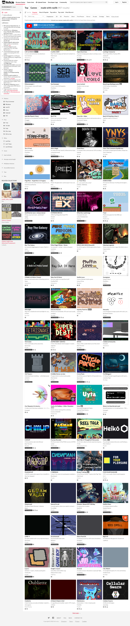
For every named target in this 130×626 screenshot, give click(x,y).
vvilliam (53, 605)
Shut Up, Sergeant (29, 476)
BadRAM (79, 508)
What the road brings (83, 213)
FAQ (65, 618)
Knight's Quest (55, 568)
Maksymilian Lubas (56, 572)
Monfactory (81, 601)
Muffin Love (81, 277)
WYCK (79, 341)
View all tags (115, 16)
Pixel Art (66, 16)
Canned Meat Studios (83, 410)
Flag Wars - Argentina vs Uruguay (35, 180)
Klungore (79, 540)
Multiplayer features (9, 163)
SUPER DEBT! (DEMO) (58, 341)
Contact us (78, 618)
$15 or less (8, 134)
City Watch (106, 568)
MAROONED (107, 180)
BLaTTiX (53, 116)
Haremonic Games (82, 120)
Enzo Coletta (5, 222)
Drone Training (81, 472)
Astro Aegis (54, 148)
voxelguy (53, 313)
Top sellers (53, 12)
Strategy (101, 16)
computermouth (55, 152)
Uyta (78, 406)
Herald (53, 217)
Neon (26, 281)
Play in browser (10, 101)
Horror (88, 16)
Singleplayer (50, 16)
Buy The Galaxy (30, 245)
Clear (14, 7)
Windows (8, 104)
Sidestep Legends (108, 245)
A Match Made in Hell (57, 601)
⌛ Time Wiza (81, 180)
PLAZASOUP (29, 472)
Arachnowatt (55, 536)
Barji (104, 120)
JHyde (104, 184)
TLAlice (79, 88)
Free (7, 122)
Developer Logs (53, 2)
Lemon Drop (80, 281)
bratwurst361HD (55, 411)
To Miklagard (107, 374)
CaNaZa (4, 245)
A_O (104, 476)
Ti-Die (78, 444)
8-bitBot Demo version (58, 374)
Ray (3, 201)
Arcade (95, 16)
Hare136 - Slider (82, 116)
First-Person (80, 16)
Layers (27, 568)
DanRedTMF (54, 281)
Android (8, 113)
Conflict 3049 (55, 52)
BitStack (53, 540)
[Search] (106, 2)
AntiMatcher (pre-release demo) (35, 213)
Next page (76, 613)
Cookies (84, 621)
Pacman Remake (56, 440)
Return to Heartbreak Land (111, 406)
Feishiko (79, 605)
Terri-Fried (28, 148)
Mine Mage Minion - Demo (59, 245)
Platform (6, 98)
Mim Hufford (106, 444)
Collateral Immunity (109, 341)
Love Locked (81, 84)
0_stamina (80, 572)
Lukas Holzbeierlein (82, 217)
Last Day (8, 141)
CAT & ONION (29, 52)
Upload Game (42, 2)
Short (73, 16)
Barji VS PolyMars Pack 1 (111, 116)
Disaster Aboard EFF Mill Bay (86, 504)
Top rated (61, 12)
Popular (34, 12)
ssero (26, 249)
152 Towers (28, 374)
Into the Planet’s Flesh (32, 116)
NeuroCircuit (55, 504)
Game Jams (30, 2)
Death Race (80, 148)
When (5, 138)
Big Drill (105, 536)
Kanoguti (27, 410)
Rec (52, 180)
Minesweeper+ (29, 84)
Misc (5, 176)
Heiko (105, 440)
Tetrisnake (28, 341)
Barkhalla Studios (108, 313)
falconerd (27, 540)
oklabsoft (105, 55)
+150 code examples (12, 90)
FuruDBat (53, 508)
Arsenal (79, 568)
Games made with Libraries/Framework (8, 242)
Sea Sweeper (55, 84)
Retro (107, 16)
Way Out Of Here (56, 277)
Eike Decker (54, 378)
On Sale (8, 125)
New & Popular (44, 12)
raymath (12, 78)
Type (5, 172)
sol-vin (79, 249)
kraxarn (105, 217)
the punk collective (56, 120)
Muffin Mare (107, 504)
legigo (26, 217)
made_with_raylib (7, 199)
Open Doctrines (82, 52)
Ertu (52, 184)
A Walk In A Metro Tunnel (33, 277)
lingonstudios (106, 249)
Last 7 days (8, 144)
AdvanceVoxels (56, 309)
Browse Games (20, 2)
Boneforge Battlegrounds (111, 84)
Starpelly (27, 88)
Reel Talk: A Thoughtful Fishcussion (88, 440)
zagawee (53, 345)
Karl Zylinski (28, 55)
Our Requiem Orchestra (32, 406)
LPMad (27, 313)
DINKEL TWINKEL (82, 184)
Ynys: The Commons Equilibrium (113, 148)
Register (124, 2)
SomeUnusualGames (30, 184)
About (59, 618)
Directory (64, 621)
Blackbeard (54, 476)
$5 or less (8, 131)
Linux (7, 110)
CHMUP (27, 440)
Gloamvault (28, 504)
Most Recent (69, 12)
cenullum (53, 249)
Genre (5, 151)
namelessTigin (107, 378)
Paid (7, 128)
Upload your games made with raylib (62, 20)
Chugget (27, 120)
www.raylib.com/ (7, 15)
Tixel (104, 213)
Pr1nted (79, 55)
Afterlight (28, 309)
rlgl (10, 45)
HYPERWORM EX (56, 213)
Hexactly (106, 309)
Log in (116, 2)
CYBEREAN (54, 472)
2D (56, 16)
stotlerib (27, 378)
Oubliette (28, 601)
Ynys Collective (107, 152)
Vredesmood (106, 572)
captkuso (105, 540)
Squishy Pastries (82, 309)
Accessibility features (9, 168)
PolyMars (53, 88)
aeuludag (105, 605)
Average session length (10, 159)
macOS (7, 107)
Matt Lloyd (54, 55)
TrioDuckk (28, 572)
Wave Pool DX (81, 536)
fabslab (79, 152)
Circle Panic (80, 374)
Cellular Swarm (108, 601)
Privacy (77, 621)
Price (5, 119)
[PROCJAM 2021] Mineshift (85, 245)
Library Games (6, 220)
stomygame (28, 605)
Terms (71, 621)
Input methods (7, 155)
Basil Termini (80, 345)
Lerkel (52, 444)
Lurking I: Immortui (109, 52)
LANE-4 (27, 536)
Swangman (106, 277)
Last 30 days (9, 147)
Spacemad (27, 345)
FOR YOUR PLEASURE (110, 472)
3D (61, 16)
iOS (7, 115)
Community (63, 2)
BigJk (26, 508)
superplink (80, 311)
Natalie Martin (107, 508)
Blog (70, 618)
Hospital (105, 343)
